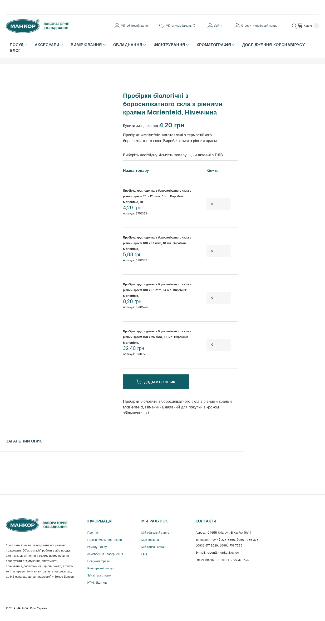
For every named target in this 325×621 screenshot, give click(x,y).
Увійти (218, 26)
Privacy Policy (97, 547)
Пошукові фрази (98, 561)
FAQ (144, 554)
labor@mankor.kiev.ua (223, 553)
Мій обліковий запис (134, 26)
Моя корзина (150, 540)
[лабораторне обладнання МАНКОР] (41, 26)
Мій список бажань (179, 26)
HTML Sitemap (97, 583)
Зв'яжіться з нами (99, 575)
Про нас (92, 533)
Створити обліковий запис (259, 26)
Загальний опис (24, 441)
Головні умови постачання (105, 540)
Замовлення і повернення (105, 554)
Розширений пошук (100, 568)
